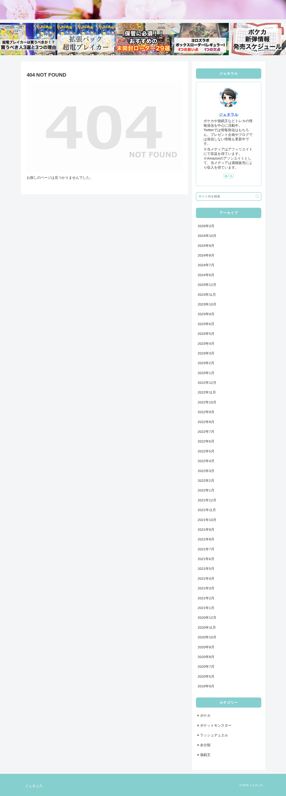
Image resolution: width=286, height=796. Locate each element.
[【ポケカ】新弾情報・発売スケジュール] (257, 39)
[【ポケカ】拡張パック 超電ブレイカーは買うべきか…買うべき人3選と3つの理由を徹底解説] (28, 39)
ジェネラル (228, 114)
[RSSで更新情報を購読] (231, 175)
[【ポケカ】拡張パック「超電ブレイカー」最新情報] (85, 39)
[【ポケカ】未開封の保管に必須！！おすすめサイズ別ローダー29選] (143, 39)
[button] (257, 196)
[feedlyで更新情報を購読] (225, 175)
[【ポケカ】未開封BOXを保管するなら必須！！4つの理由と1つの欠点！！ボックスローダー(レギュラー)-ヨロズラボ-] (200, 39)
